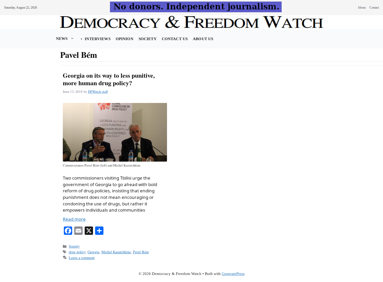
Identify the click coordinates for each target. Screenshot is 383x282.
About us (203, 39)
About (362, 7)
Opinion (124, 39)
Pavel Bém (141, 251)
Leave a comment (82, 257)
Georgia (93, 251)
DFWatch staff (98, 91)
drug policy (77, 251)
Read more (74, 219)
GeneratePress (233, 274)
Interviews (97, 39)
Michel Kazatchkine (116, 251)
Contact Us (175, 39)
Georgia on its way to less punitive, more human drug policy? (109, 79)
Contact (374, 7)
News (62, 38)
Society (148, 39)
